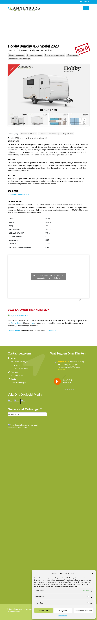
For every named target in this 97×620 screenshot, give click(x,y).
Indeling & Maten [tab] (66, 134)
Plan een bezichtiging (35, 55)
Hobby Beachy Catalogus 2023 (19, 194)
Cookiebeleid (62, 616)
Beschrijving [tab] (13, 134)
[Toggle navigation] (86, 8)
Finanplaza (52, 330)
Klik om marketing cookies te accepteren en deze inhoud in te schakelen (48, 276)
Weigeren (63, 610)
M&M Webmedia (14, 612)
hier (32, 323)
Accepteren (43, 610)
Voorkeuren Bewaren (83, 610)
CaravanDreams (17, 323)
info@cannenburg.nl (18, 382)
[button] (92, 573)
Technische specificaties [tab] (48, 134)
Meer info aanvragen (17, 55)
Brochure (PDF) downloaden (55, 55)
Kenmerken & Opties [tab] (28, 134)
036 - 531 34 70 (84, 2)
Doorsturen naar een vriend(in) (20, 59)
